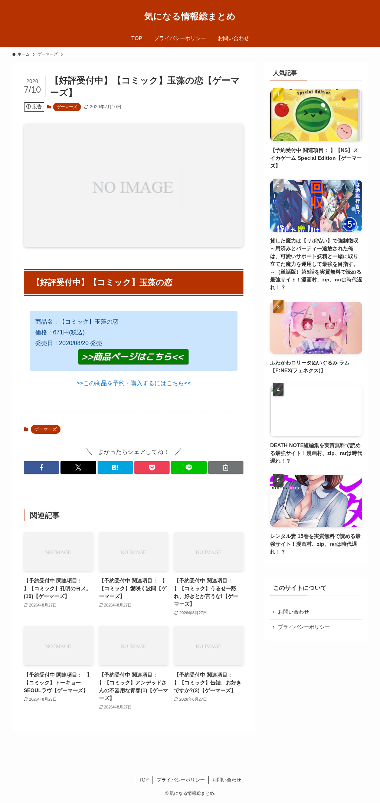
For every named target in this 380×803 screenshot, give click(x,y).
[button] (41, 467)
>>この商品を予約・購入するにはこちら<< (133, 383)
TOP (144, 780)
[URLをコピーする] (225, 467)
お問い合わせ (293, 612)
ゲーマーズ (67, 107)
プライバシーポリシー (304, 627)
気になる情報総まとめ (190, 16)
